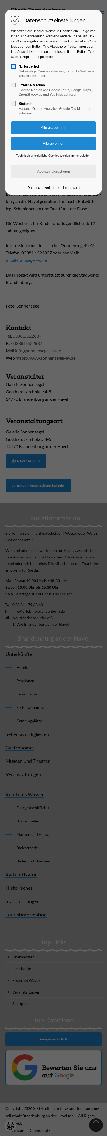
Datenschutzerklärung (43, 188)
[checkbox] (13, 66)
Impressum (71, 188)
